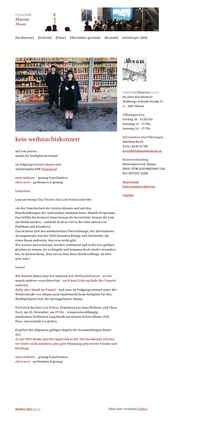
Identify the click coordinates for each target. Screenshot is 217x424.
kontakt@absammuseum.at (142, 151)
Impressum (131, 182)
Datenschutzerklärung (139, 186)
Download (49, 169)
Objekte (128, 195)
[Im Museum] (24, 37)
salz (27, 409)
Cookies (142, 409)
